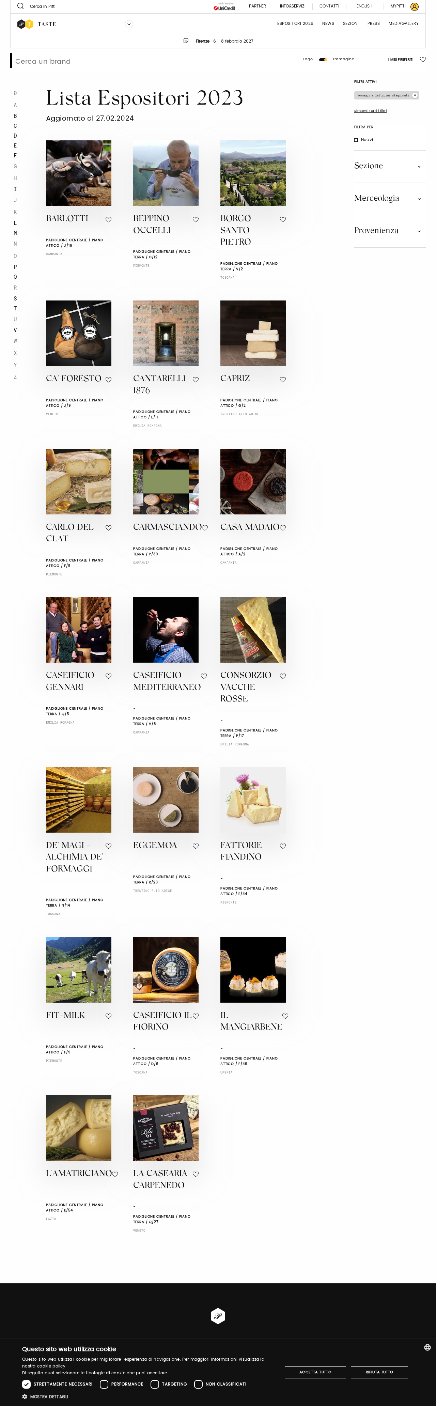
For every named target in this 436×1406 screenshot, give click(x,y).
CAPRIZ (235, 379)
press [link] (374, 24)
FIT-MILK (65, 1016)
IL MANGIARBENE (251, 1022)
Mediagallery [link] (404, 24)
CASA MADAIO (250, 528)
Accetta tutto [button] (315, 1372)
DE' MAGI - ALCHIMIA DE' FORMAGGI (74, 858)
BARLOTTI (67, 219)
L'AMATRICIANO (79, 1174)
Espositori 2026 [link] (295, 24)
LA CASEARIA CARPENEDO (160, 1180)
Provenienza (376, 231)
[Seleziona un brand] (129, 24)
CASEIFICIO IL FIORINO (162, 1022)
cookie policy (51, 1366)
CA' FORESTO (74, 379)
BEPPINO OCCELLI (152, 225)
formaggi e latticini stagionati (382, 95)
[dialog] (218, 1372)
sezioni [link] (351, 24)
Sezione (368, 166)
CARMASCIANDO (167, 528)
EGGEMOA (155, 846)
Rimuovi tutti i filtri (370, 111)
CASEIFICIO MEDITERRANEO (167, 682)
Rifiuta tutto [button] (379, 1372)
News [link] (328, 24)
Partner (257, 7)
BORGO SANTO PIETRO (235, 231)
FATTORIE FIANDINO (241, 852)
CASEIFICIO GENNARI (70, 682)
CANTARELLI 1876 (159, 385)
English (364, 6)
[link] (400, 7)
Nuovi (367, 140)
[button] (148, 1396)
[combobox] (427, 1347)
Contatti (329, 7)
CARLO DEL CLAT (70, 534)
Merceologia (376, 199)
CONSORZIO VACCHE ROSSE (245, 688)
